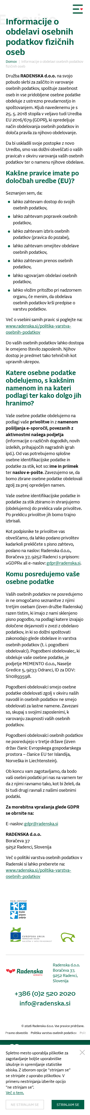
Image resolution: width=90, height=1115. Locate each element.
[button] (77, 9)
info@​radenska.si (45, 1003)
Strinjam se (68, 1105)
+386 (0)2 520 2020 (45, 994)
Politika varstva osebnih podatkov (54, 1033)
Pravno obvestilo (16, 1033)
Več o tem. (15, 1093)
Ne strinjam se (25, 1105)
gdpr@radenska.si (63, 563)
